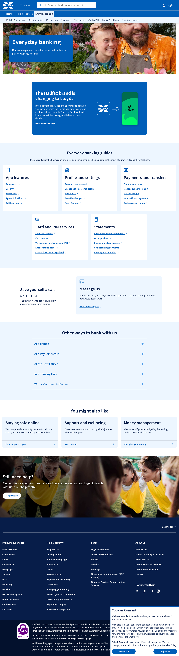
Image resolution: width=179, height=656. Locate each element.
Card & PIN (93, 20)
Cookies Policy (169, 645)
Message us (52, 20)
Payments (65, 20)
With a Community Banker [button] (51, 385)
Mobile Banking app (16, 20)
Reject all (165, 651)
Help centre (24, 13)
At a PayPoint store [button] (46, 355)
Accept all (124, 651)
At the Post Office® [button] (46, 365)
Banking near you (130, 20)
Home (9, 13)
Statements (79, 20)
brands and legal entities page (75, 638)
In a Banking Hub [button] (45, 375)
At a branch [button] (42, 345)
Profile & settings (110, 20)
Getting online (36, 20)
